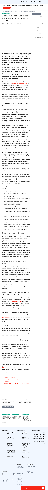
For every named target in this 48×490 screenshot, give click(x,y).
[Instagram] (10, 480)
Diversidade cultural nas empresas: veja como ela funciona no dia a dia (6, 417)
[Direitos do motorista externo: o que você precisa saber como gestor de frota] (19, 453)
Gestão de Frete (20, 484)
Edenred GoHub (21, 481)
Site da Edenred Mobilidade (37, 1)
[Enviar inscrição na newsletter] (14, 474)
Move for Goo (5, 317)
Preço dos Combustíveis (30, 472)
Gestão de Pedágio (19, 479)
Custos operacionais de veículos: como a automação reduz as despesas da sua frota (11, 452)
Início (3, 11)
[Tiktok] (13, 480)
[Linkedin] (3, 480)
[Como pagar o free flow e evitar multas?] (34, 34)
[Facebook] (13, 29)
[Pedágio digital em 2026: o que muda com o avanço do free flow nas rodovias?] (34, 17)
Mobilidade (19, 475)
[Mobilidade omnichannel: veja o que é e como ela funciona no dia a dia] (16, 412)
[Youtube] (7, 480)
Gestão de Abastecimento (20, 467)
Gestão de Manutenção (20, 470)
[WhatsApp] (22, 29)
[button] (44, 8)
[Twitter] (16, 29)
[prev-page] (3, 423)
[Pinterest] (19, 29)
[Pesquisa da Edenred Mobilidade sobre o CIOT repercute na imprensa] (19, 433)
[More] (24, 29)
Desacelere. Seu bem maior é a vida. (19, 83)
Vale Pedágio (20, 473)
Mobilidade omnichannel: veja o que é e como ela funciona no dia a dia (16, 417)
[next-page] (5, 423)
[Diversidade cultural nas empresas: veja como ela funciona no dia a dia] (6, 412)
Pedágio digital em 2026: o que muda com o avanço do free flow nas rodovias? (11, 435)
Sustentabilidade (31, 469)
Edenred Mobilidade (17, 301)
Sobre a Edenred (31, 466)
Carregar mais (38, 37)
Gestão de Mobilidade (8, 11)
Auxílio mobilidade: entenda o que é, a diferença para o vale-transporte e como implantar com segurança (26, 418)
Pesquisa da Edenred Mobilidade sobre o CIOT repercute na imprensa (26, 435)
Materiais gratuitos (24, 1)
